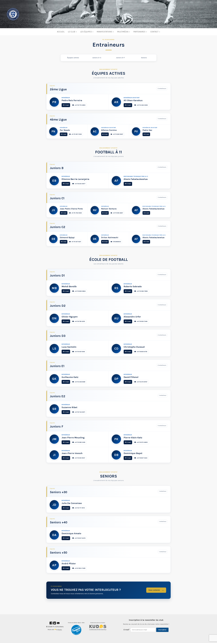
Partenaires (139, 31)
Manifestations (105, 31)
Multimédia (123, 31)
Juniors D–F (120, 58)
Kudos (60, 629)
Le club (72, 31)
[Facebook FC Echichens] (51, 623)
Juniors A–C (96, 58)
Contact (154, 31)
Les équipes (86, 31)
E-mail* (127, 630)
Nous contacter (156, 590)
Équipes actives (73, 58)
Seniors (144, 58)
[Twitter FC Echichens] (54, 623)
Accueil (61, 31)
